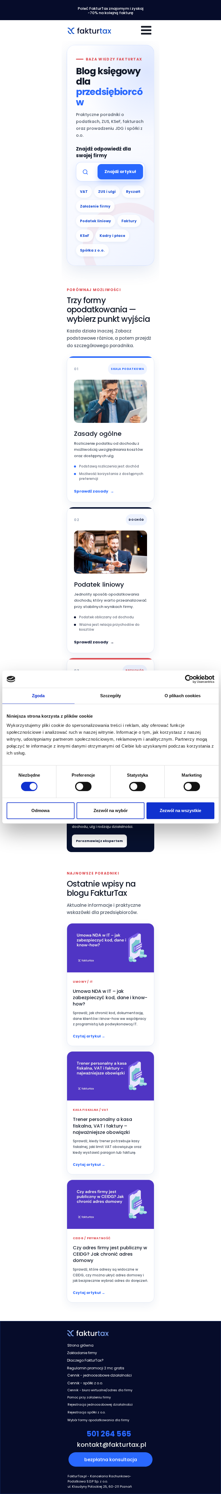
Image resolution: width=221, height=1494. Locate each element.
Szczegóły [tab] (110, 695)
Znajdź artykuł (120, 171)
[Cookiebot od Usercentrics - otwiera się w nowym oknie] (189, 679)
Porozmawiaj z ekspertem (99, 841)
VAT (84, 191)
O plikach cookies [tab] (183, 695)
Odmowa (40, 810)
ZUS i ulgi (107, 191)
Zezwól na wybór (111, 810)
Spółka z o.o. (92, 250)
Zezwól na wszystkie (180, 810)
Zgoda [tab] (38, 695)
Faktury (129, 220)
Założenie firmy (95, 206)
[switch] (83, 786)
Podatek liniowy (95, 220)
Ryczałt (133, 191)
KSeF (84, 235)
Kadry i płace (112, 235)
